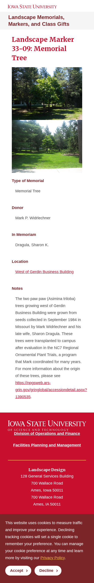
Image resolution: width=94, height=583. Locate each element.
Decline (46, 570)
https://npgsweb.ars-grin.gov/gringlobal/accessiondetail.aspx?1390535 (51, 390)
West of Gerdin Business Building (44, 272)
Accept (16, 570)
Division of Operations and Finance (47, 433)
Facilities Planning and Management (47, 445)
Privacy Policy (52, 558)
